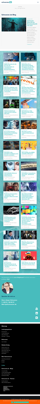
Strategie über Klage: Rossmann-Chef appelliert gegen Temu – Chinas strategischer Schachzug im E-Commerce (29, 90)
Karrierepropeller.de (5, 348)
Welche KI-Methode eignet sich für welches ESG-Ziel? (10, 112)
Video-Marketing (5, 334)
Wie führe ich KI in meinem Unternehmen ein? (28, 133)
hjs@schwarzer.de (10, 304)
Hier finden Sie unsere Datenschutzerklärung (21, 402)
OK (12, 402)
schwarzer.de (30, 44)
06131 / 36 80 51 (8, 302)
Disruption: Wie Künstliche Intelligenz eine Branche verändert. (11, 154)
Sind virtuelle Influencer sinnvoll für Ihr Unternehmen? (10, 174)
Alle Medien (4, 353)
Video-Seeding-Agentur (6, 382)
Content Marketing (5, 333)
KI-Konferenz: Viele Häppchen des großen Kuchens (28, 112)
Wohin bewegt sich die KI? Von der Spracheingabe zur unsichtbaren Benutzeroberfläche (10, 67)
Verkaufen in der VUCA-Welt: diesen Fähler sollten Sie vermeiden (10, 243)
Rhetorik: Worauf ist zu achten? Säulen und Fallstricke (28, 243)
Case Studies (4, 341)
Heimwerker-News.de (6, 350)
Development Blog (5, 375)
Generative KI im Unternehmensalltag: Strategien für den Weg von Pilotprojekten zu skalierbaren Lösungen (28, 67)
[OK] (38, 401)
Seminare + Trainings (6, 336)
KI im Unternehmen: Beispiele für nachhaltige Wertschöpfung (10, 133)
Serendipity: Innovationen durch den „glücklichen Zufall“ (29, 174)
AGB (4, 390)
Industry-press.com (5, 347)
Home (16, 8)
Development (4, 331)
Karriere (3, 360)
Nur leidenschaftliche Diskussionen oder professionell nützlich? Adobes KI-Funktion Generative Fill (28, 196)
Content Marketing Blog (6, 372)
